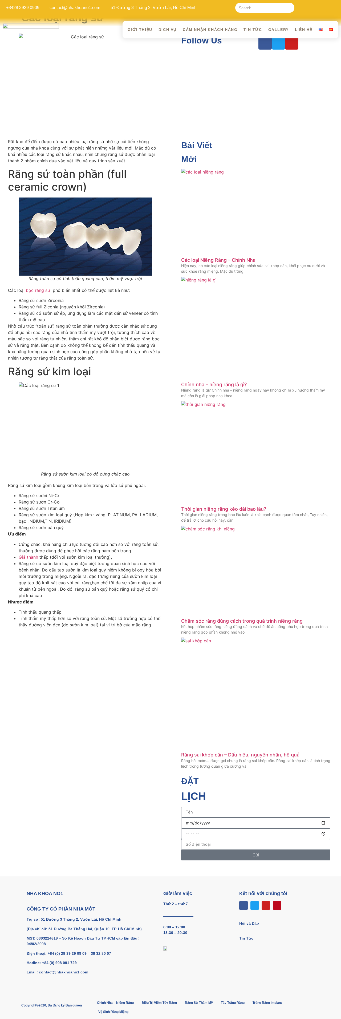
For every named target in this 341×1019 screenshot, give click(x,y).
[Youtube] (323, 8)
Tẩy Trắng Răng (233, 1003)
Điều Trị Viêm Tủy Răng (159, 1003)
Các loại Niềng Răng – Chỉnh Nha (218, 260)
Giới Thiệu (140, 29)
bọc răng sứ (38, 290)
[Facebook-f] (301, 8)
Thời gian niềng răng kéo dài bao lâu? (223, 509)
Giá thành (28, 557)
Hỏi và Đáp (249, 923)
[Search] (289, 8)
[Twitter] (312, 8)
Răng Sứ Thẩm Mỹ (199, 1003)
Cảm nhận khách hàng (210, 29)
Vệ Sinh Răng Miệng (113, 1012)
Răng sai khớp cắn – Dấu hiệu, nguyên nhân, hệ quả (240, 755)
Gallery (278, 29)
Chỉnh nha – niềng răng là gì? (214, 384)
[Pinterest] (334, 8)
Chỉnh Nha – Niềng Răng (115, 1003)
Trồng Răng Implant (267, 1003)
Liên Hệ (303, 29)
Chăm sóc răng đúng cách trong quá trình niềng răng (242, 621)
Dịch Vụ (168, 29)
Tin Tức (252, 29)
